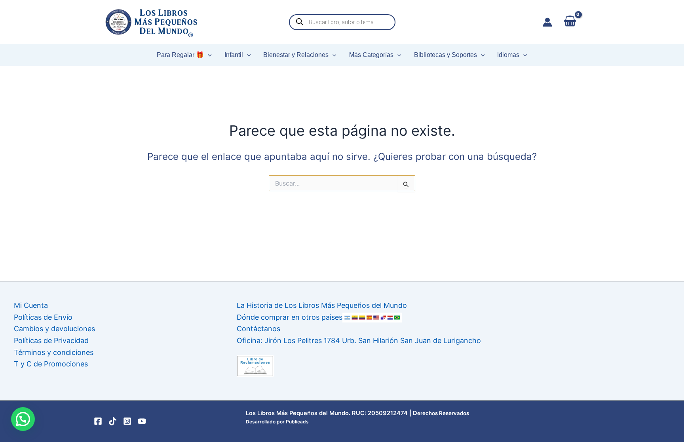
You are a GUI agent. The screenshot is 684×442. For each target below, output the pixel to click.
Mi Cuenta (31, 305)
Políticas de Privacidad (51, 340)
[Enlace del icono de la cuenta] (547, 22)
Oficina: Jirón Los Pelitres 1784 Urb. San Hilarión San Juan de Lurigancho (359, 340)
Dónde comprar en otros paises (289, 317)
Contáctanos (258, 328)
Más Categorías (371, 54)
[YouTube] (142, 421)
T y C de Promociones (51, 364)
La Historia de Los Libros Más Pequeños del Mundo (322, 305)
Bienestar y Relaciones (296, 54)
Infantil (233, 54)
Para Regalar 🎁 (180, 54)
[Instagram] (127, 421)
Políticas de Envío (43, 317)
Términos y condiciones (53, 352)
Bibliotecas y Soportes (445, 54)
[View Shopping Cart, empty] (570, 22)
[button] (208, 55)
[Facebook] (98, 421)
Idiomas (508, 54)
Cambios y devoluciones (54, 328)
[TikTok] (112, 421)
